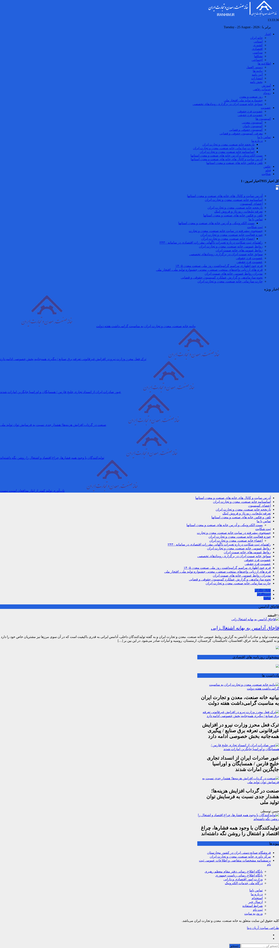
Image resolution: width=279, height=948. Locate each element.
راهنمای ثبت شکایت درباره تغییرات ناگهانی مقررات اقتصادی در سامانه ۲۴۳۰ (211, 242)
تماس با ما (264, 137)
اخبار (268, 34)
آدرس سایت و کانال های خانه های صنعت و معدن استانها (227, 159)
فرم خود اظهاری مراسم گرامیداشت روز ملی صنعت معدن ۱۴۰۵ (219, 266)
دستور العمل (254, 67)
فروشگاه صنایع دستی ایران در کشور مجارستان (239, 852)
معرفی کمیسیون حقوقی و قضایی (241, 133)
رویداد (267, 93)
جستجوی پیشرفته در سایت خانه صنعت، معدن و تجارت (226, 231)
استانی (258, 41)
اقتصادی (257, 48)
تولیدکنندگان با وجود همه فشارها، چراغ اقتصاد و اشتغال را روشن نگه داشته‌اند (52, 457)
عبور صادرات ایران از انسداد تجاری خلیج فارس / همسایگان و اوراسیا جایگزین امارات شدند (60, 392)
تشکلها (258, 56)
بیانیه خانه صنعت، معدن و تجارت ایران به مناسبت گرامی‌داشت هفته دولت (146, 326)
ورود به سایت (253, 913)
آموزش (266, 85)
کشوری (258, 45)
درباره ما (257, 140)
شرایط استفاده (252, 906)
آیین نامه (257, 74)
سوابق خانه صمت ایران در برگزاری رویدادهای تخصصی (228, 104)
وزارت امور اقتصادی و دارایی (243, 879)
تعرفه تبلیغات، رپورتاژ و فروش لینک (238, 211)
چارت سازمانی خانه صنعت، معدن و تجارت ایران (223, 148)
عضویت (266, 107)
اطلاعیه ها (264, 63)
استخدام (257, 898)
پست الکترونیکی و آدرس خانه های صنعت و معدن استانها (227, 155)
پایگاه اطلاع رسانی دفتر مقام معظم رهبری (234, 871)
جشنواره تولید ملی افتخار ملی (243, 100)
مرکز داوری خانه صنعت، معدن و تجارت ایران (240, 856)
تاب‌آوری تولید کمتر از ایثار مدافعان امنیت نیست (32, 490)
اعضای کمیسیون (251, 203)
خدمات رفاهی (262, 89)
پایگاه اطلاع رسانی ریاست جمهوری (239, 875)
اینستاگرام (264, 594)
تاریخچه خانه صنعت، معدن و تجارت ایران (228, 144)
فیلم (268, 170)
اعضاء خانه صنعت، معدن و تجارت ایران (227, 238)
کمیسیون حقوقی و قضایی (246, 129)
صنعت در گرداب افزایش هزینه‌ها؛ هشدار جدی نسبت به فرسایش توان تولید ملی (53, 425)
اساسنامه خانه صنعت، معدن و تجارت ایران (227, 152)
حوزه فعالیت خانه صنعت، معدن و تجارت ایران (231, 234)
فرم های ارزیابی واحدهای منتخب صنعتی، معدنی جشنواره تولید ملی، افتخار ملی (209, 269)
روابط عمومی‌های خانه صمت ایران (239, 250)
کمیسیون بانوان (253, 126)
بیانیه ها (258, 71)
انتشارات (257, 78)
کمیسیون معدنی (252, 122)
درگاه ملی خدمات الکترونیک (244, 883)
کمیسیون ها (263, 118)
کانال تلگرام (263, 590)
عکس (267, 166)
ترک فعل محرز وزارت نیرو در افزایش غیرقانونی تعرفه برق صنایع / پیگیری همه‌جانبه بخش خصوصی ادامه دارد (73, 359)
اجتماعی (257, 60)
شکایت (266, 174)
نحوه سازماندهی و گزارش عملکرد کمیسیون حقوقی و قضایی (222, 277)
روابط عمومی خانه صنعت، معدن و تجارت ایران (231, 246)
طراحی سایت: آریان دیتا (263, 928)
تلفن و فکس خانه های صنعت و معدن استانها (234, 163)
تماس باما (256, 890)
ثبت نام (258, 909)
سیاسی (258, 52)
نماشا (267, 598)
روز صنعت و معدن (251, 96)
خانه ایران (256, 37)
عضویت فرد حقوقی (250, 111)
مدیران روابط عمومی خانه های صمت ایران (234, 273)
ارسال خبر (255, 902)
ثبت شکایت (255, 227)
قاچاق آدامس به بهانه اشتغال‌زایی (245, 628)
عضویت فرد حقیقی (250, 115)
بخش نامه (256, 82)
